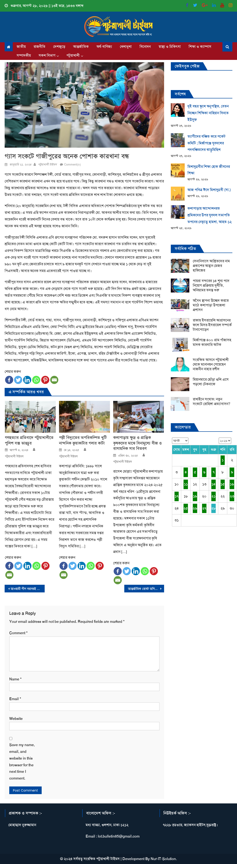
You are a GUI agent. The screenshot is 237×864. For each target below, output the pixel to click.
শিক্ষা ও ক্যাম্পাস (200, 46)
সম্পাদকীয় (24, 55)
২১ (213, 496)
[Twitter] (18, 380)
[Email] (54, 380)
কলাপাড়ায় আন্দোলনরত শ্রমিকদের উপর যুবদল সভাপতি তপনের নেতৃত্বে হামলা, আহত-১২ (209, 215)
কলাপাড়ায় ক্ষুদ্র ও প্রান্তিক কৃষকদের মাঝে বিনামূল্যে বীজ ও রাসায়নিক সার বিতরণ (137, 443)
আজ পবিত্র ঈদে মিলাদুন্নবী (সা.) (209, 189)
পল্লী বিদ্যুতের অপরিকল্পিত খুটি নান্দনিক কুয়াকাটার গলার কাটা (83, 440)
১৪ (213, 484)
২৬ (195, 508)
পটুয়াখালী (73, 55)
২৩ (232, 496)
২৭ (204, 508)
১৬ (232, 484)
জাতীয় (21, 46)
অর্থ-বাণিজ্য (104, 46)
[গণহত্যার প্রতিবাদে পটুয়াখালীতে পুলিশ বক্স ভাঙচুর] (30, 417)
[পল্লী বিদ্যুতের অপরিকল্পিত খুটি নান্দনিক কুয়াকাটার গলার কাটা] (84, 417)
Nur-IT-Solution (163, 858)
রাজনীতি (39, 46)
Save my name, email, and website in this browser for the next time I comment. (22, 761)
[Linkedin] (27, 380)
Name (15, 679)
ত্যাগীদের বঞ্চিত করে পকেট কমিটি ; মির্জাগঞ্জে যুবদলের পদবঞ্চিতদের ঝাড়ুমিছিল (206, 143)
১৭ (176, 496)
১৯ (195, 496)
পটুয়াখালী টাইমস (47, 164)
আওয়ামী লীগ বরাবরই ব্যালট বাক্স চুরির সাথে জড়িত (27, 589)
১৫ (223, 484)
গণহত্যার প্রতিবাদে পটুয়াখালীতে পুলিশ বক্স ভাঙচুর (29, 440)
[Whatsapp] (36, 380)
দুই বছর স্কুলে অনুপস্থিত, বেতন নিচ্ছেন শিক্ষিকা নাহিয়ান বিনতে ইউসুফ (208, 113)
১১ (186, 484)
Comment (18, 632)
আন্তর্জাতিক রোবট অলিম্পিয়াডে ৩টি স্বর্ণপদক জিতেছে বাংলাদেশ (146, 589)
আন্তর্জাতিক (81, 46)
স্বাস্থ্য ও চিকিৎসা (170, 46)
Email (15, 698)
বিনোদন (145, 46)
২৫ (186, 508)
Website (16, 718)
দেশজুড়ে (59, 46)
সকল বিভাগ (47, 55)
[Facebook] (9, 380)
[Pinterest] (45, 380)
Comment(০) (72, 164)
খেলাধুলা (126, 46)
